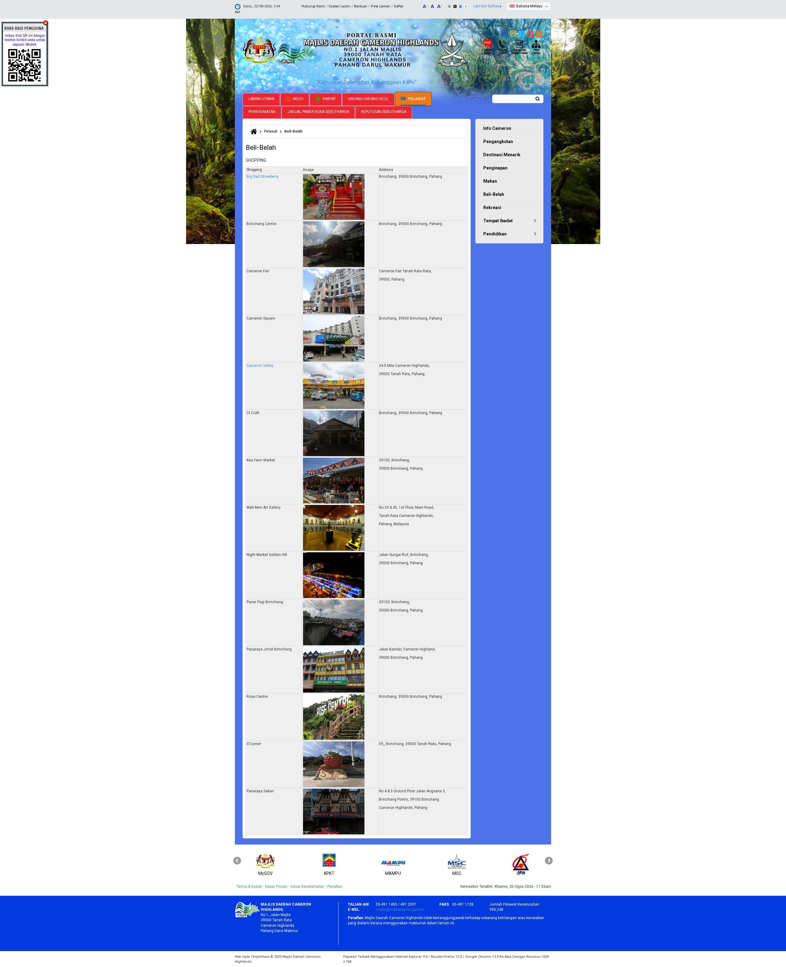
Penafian (334, 886)
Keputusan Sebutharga (383, 112)
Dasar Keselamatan (307, 886)
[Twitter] (522, 33)
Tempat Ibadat (498, 220)
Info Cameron (497, 128)
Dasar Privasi (276, 886)
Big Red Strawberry (262, 176)
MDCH (297, 99)
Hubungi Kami (313, 6)
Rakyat (329, 99)
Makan (490, 181)
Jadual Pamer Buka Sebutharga (318, 112)
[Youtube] (531, 33)
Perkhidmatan (261, 112)
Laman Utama (261, 99)
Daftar (398, 6)
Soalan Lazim (339, 6)
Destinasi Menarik (501, 154)
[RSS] (539, 33)
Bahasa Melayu (529, 6)
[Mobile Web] (514, 33)
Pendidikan (495, 233)
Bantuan (360, 6)
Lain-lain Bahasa (487, 6)
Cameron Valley (260, 365)
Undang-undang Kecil (368, 99)
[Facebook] (505, 33)
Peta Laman (380, 6)
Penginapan (495, 167)
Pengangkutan (498, 141)
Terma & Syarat (249, 886)
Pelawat (416, 99)
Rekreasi (492, 207)
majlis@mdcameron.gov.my (400, 909)
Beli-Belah (493, 194)
